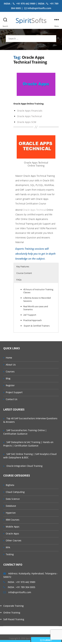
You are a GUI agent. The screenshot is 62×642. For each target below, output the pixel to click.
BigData (10, 485)
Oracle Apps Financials (29, 110)
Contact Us (11, 399)
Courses (10, 371)
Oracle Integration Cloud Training (24, 465)
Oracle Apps (12, 533)
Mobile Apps (12, 526)
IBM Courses (12, 519)
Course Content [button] (24, 273)
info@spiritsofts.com (39, 8)
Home (9, 357)
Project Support (14, 392)
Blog (8, 378)
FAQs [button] (18, 279)
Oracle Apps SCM (26, 122)
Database (11, 505)
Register (10, 385)
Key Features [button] (22, 266)
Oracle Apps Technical (29, 116)
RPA (8, 547)
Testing (10, 554)
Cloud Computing (15, 492)
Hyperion (11, 512)
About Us (11, 364)
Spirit (31, 20)
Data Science (13, 498)
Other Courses (13, 540)
